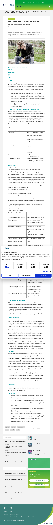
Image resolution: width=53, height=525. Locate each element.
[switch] (20, 267)
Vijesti (5, 509)
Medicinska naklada (30, 516)
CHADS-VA (32, 463)
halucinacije (12, 429)
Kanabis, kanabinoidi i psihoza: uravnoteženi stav (15, 452)
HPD (9, 516)
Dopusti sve (43, 275)
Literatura (10, 77)
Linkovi (11, 511)
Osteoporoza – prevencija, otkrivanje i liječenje (15, 492)
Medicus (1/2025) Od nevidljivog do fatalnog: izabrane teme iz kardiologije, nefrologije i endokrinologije (40, 452)
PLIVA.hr (17, 514)
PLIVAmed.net (21, 7)
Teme (5, 507)
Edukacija (29, 2)
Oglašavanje (9, 513)
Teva (4, 514)
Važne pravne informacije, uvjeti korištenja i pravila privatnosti (26, 513)
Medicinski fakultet (23, 516)
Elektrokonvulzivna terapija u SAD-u (12, 457)
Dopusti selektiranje (26, 275)
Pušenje (31, 465)
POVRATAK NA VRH (45, 428)
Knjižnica (11, 508)
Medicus (35, 2)
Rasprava (10, 74)
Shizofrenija (10, 69)
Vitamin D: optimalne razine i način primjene (14, 498)
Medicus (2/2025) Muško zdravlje (36, 444)
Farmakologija (7, 476)
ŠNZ (35, 516)
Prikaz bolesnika (11, 72)
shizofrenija (13, 427)
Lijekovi (23, 2)
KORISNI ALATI (33, 459)
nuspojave (18, 429)
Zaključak (10, 75)
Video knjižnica (41, 2)
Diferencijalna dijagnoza (13, 70)
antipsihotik (7, 427)
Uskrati (9, 275)
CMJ (7, 516)
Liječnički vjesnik (17, 516)
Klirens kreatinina (33, 461)
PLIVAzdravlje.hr (12, 514)
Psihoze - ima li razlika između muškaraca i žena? (15, 441)
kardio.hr (12, 516)
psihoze (6, 429)
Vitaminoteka (38, 516)
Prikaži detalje (46, 271)
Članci (18, 2)
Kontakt (5, 513)
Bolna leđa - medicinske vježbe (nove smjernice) (15, 473)
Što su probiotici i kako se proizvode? (13, 486)
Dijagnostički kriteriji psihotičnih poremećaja (17, 67)
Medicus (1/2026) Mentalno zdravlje (36, 438)
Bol (5, 470)
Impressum (14, 513)
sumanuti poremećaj (21, 427)
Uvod (9, 66)
